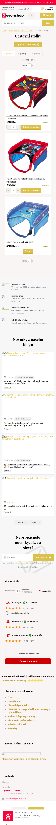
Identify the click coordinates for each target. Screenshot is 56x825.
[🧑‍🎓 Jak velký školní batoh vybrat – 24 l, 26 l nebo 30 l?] (28, 488)
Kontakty (12, 728)
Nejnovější (8, 53)
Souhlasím (36, 809)
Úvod (4, 30)
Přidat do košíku (31, 127)
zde (38, 819)
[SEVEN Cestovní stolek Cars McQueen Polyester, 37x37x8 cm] (28, 92)
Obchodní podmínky (18, 705)
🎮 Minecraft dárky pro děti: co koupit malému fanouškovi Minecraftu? (26, 382)
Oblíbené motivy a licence (24, 377)
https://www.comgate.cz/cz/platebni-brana (24, 758)
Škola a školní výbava (23, 419)
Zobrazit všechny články (26, 522)
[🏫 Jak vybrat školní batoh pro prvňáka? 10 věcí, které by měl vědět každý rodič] (28, 446)
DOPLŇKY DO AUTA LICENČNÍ (21, 30)
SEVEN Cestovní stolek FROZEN (19, 242)
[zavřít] (52, 2)
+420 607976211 (8, 7)
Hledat (48, 23)
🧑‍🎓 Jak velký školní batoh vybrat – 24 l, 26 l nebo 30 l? (28, 507)
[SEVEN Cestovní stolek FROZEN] (28, 219)
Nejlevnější (22, 53)
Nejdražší (36, 53)
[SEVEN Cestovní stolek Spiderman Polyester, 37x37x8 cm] (28, 155)
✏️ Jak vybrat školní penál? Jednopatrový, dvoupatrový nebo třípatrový (24, 424)
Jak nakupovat (15, 701)
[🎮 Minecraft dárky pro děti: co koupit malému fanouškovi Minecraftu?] (28, 363)
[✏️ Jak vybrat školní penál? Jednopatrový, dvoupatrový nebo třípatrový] (28, 404)
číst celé (7, 387)
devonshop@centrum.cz (15, 798)
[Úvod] (13, 15)
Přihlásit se (41, 557)
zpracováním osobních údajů (23, 563)
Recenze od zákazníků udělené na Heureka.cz (28, 676)
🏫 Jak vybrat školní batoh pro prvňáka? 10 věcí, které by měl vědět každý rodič (27, 466)
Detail (28, 251)
